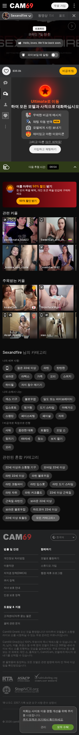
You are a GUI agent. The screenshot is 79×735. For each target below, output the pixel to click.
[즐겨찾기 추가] (6, 71)
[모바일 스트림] (8, 368)
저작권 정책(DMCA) (15, 573)
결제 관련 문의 (12, 623)
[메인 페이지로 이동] (24, 5)
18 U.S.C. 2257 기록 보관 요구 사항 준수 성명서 (29, 702)
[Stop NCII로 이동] (27, 689)
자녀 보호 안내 (12, 587)
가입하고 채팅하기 (45, 149)
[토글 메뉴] (4, 5)
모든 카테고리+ (45, 517)
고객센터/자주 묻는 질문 (17, 616)
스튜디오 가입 (49, 565)
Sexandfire (12, 352)
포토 (64, 15)
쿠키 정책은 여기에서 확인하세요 (43, 719)
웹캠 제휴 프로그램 (51, 573)
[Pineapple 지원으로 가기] (7, 690)
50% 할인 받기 (28, 200)
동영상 (46, 15)
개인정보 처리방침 (14, 558)
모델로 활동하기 (50, 558)
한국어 (60, 537)
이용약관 (9, 565)
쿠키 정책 (9, 580)
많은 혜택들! (53, 142)
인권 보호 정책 (12, 595)
